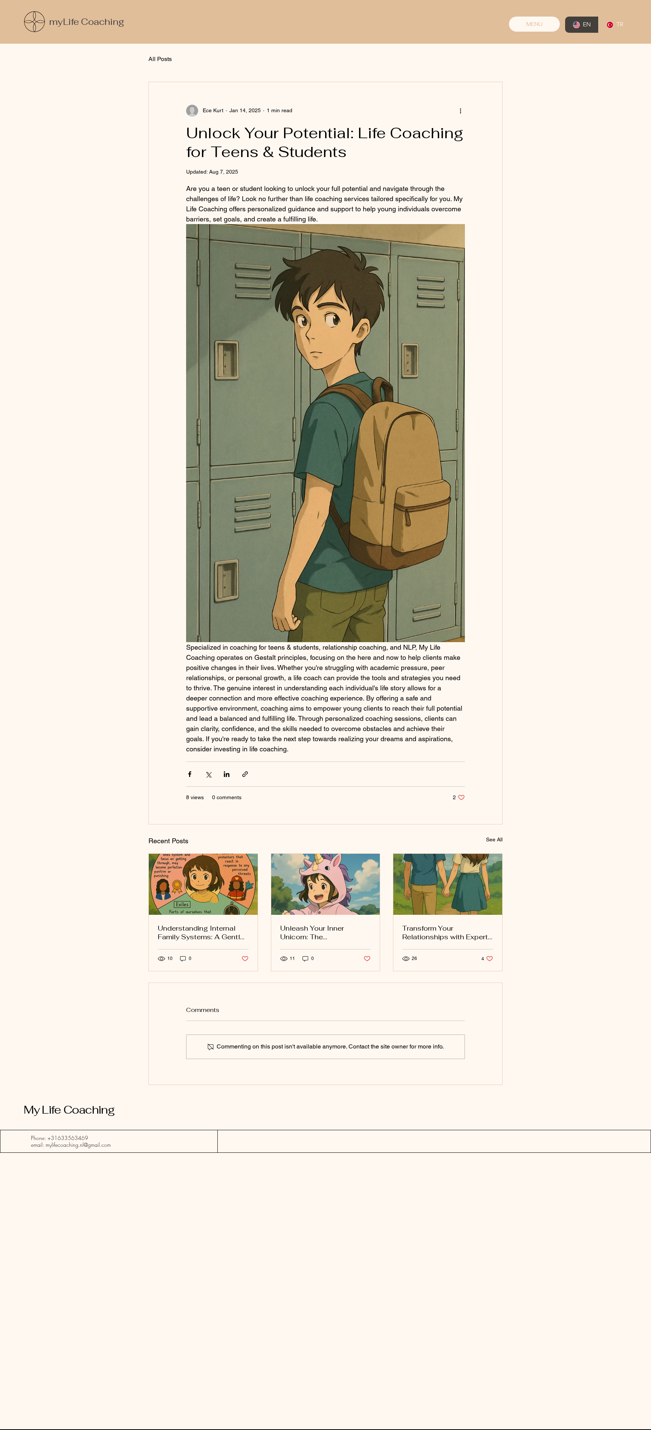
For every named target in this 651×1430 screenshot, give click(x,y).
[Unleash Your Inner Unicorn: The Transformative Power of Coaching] (325, 884)
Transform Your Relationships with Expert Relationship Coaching (445, 932)
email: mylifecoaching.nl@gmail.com (71, 1144)
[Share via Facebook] (189, 774)
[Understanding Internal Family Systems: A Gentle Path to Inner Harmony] (203, 884)
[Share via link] (245, 774)
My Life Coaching (69, 1109)
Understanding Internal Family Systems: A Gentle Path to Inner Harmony (201, 932)
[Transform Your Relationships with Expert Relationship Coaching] (447, 884)
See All (494, 839)
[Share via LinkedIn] (226, 774)
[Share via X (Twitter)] (208, 774)
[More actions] (460, 110)
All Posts (160, 59)
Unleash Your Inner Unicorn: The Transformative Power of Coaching (321, 932)
